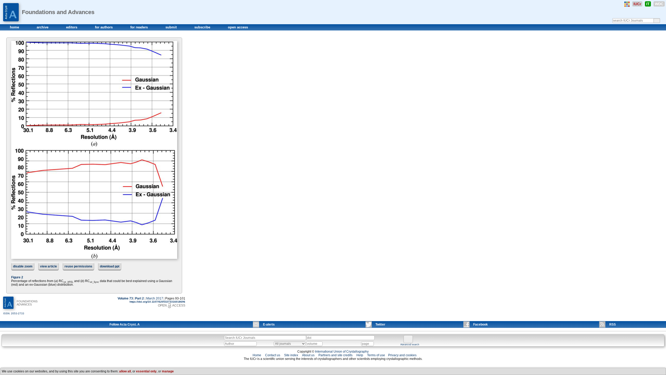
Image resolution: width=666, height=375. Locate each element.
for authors (104, 27)
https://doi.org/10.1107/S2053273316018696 (157, 301)
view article (48, 266)
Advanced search (409, 344)
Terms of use (376, 355)
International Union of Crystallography (342, 351)
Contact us (272, 355)
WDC (659, 4)
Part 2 (139, 298)
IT (648, 4)
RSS (612, 324)
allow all (125, 371)
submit (171, 27)
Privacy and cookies (402, 355)
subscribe (202, 27)
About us (308, 355)
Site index (291, 355)
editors (72, 27)
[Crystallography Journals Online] (627, 4)
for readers (139, 27)
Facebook (480, 324)
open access (238, 27)
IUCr (637, 4)
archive (43, 27)
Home (257, 355)
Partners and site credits (335, 355)
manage (168, 371)
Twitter (380, 324)
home (15, 27)
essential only (146, 371)
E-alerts (269, 324)
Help (359, 355)
